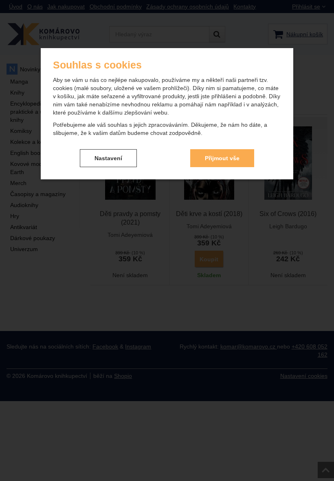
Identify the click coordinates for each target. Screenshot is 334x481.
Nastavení (108, 158)
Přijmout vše (222, 158)
